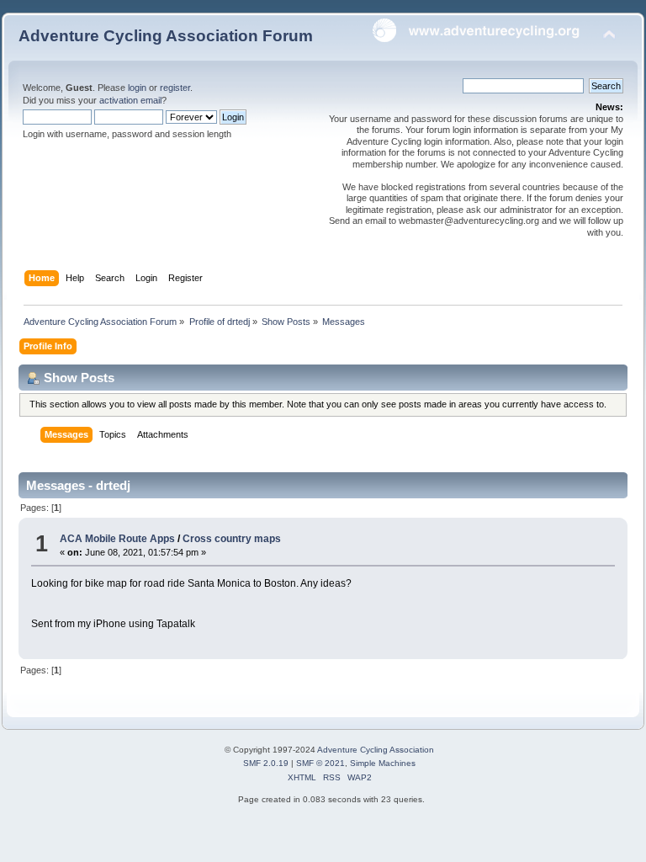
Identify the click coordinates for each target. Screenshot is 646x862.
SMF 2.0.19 (266, 763)
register (175, 87)
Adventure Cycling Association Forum (166, 36)
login (137, 87)
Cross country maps (232, 539)
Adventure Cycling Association (375, 749)
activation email (130, 100)
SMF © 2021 (320, 763)
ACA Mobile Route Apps (117, 539)
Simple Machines (383, 763)
